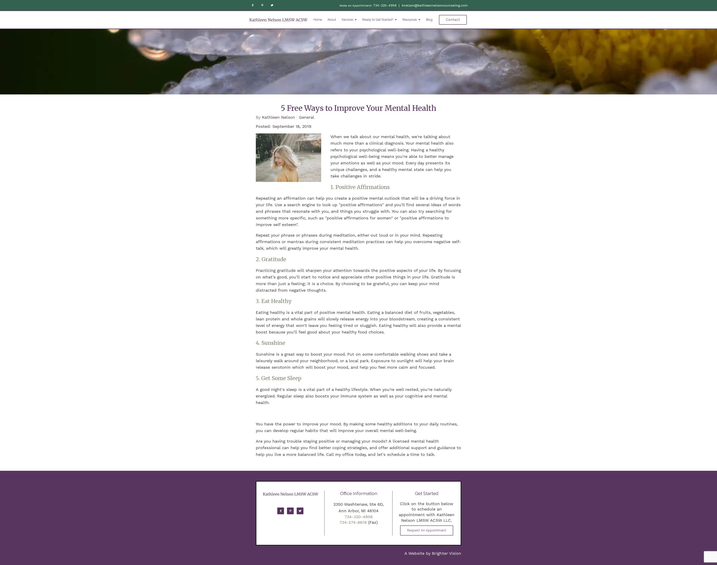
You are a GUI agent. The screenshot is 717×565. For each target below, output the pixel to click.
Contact (453, 20)
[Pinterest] (262, 5)
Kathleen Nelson (278, 117)
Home (317, 19)
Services (347, 19)
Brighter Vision (446, 553)
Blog (429, 19)
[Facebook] (252, 5)
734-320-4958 (384, 5)
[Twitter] (272, 5)
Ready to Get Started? (377, 19)
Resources (409, 19)
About (332, 19)
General (306, 117)
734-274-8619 (353, 522)
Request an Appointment (426, 530)
